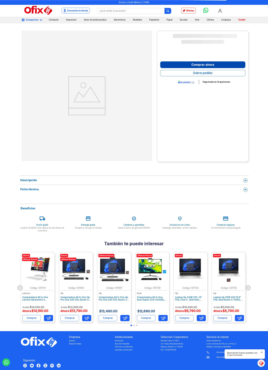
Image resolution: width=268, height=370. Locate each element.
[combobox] (134, 11)
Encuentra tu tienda (77, 10)
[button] (243, 354)
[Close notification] (261, 352)
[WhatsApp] (6, 362)
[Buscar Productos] (168, 11)
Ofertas (190, 10)
